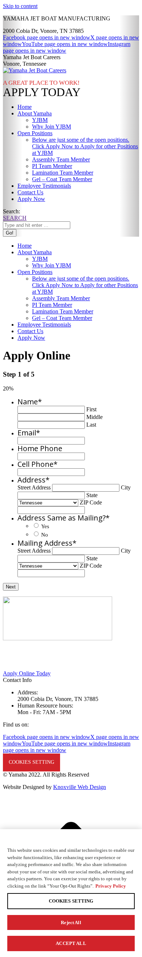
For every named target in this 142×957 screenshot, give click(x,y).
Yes (45, 526)
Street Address (34, 487)
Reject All (71, 922)
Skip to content (20, 6)
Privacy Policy (110, 886)
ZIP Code (91, 502)
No (44, 535)
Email (28, 433)
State (92, 495)
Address (33, 480)
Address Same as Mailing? (63, 518)
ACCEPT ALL (71, 943)
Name (29, 402)
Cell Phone (37, 464)
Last (91, 425)
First (91, 409)
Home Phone (39, 448)
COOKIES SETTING (31, 762)
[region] (71, 893)
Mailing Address (46, 543)
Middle (94, 417)
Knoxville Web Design (79, 787)
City (126, 487)
